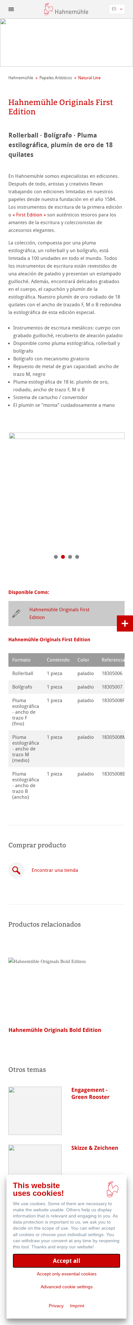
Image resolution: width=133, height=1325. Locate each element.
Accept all (66, 1261)
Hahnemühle (20, 77)
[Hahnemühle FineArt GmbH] (66, 9)
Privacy (56, 1305)
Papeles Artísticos (55, 77)
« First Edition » (29, 215)
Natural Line (89, 77)
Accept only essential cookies (67, 1273)
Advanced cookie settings (67, 1286)
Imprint (77, 1305)
